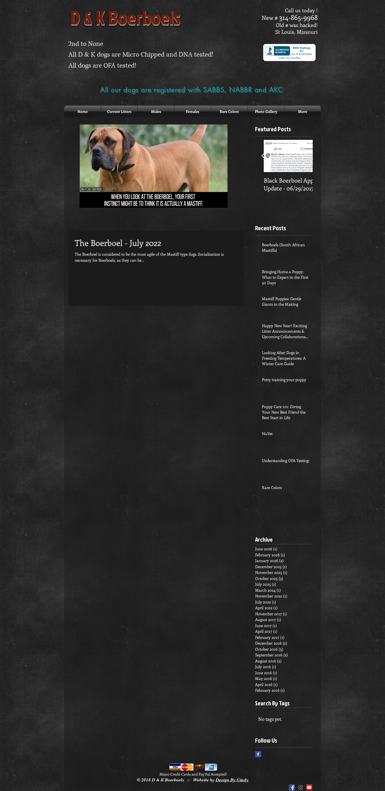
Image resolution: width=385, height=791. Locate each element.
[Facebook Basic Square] (258, 754)
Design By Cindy (232, 779)
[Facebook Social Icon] (292, 787)
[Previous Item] (263, 156)
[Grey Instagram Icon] (301, 787)
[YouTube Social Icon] (309, 787)
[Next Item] (304, 156)
